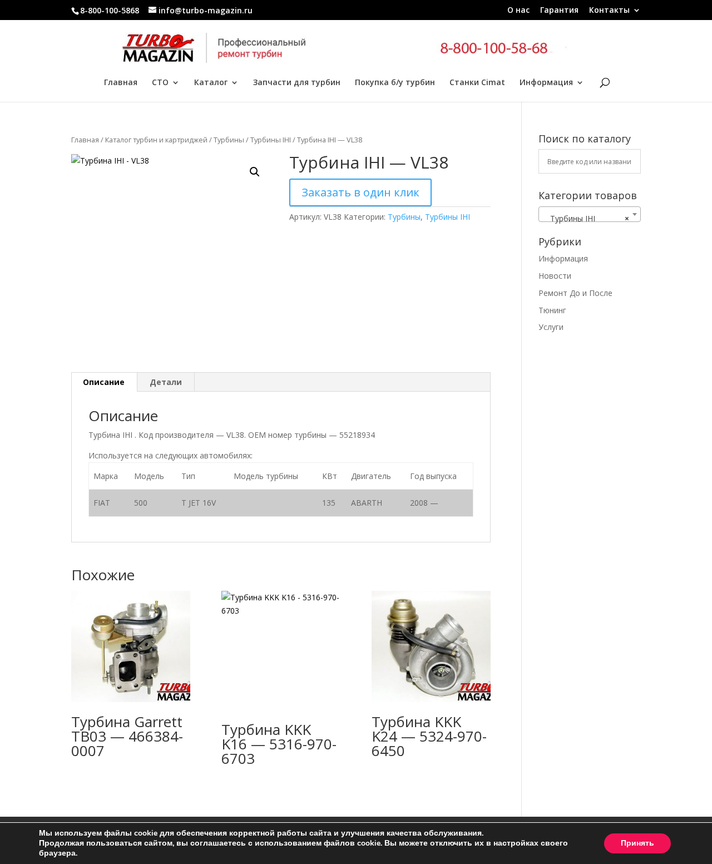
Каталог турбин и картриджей (156, 140)
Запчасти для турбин (296, 82)
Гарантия (559, 10)
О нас (518, 10)
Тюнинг (552, 310)
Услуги (550, 327)
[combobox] (589, 214)
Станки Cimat (477, 82)
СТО (160, 82)
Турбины (229, 140)
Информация (546, 82)
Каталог (211, 82)
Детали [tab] (166, 382)
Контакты (609, 10)
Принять (637, 843)
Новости (554, 275)
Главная (120, 82)
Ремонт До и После (575, 293)
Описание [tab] (104, 382)
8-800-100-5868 (109, 10)
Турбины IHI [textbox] (586, 218)
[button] (255, 172)
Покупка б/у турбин (395, 82)
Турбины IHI (270, 140)
